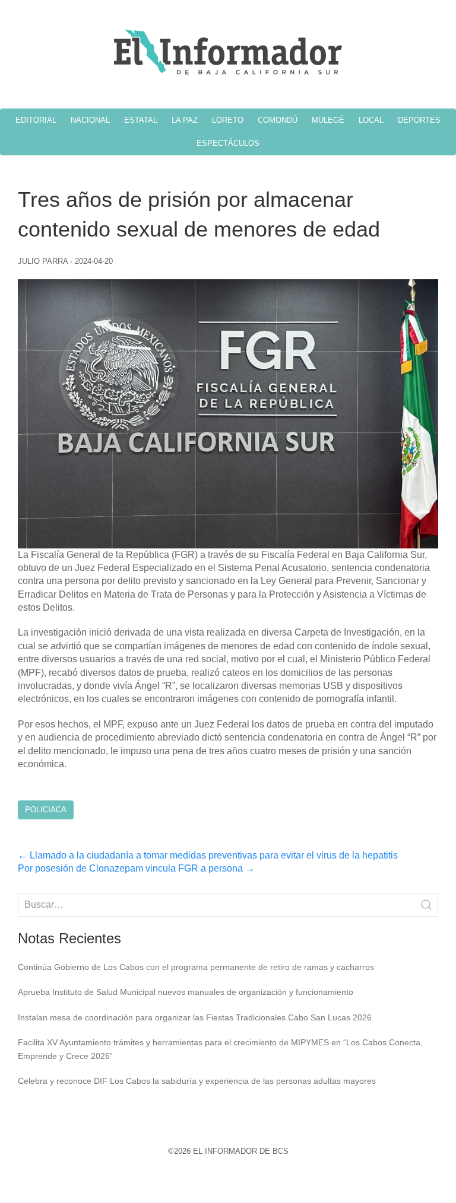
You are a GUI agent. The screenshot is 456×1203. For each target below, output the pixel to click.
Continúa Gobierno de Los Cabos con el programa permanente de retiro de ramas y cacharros (196, 967)
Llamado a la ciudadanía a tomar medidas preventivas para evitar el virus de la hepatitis (208, 855)
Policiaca (45, 809)
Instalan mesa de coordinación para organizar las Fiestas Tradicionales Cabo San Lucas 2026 (195, 1017)
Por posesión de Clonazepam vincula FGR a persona (136, 868)
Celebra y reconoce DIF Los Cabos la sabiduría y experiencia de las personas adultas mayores (197, 1081)
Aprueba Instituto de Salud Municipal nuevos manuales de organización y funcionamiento (185, 992)
